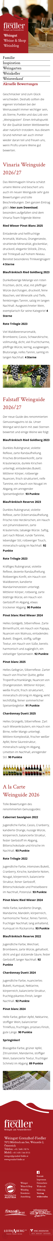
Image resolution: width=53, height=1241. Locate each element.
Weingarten (12, 68)
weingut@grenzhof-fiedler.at (16, 1156)
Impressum (41, 1179)
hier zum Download (24, 207)
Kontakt (40, 1176)
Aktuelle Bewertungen (20, 84)
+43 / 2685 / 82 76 (21, 1149)
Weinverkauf (13, 78)
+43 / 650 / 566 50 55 (21, 1152)
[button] (5, 1236)
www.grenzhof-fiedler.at (14, 1159)
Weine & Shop (15, 40)
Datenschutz (42, 1183)
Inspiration (11, 63)
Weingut (10, 35)
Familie (9, 57)
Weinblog (11, 45)
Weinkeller (11, 73)
